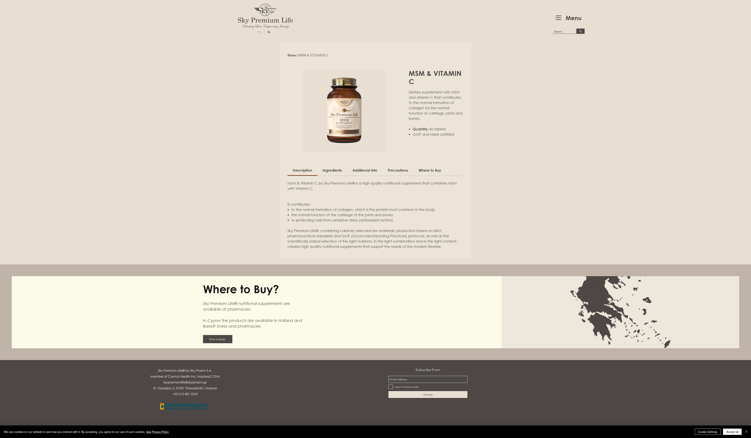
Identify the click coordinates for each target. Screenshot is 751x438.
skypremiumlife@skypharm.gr (185, 382)
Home (291, 55)
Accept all (732, 432)
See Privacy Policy (157, 432)
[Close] (746, 432)
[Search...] (580, 31)
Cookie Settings (707, 432)
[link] (302, 170)
